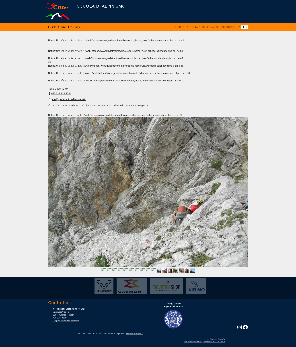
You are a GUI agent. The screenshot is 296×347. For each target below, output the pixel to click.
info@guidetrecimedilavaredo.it (69, 99)
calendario (210, 26)
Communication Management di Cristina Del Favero (204, 342)
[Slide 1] (103, 269)
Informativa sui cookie (134, 334)
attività (192, 26)
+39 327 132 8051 (61, 93)
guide (178, 26)
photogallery (230, 26)
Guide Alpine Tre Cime (64, 27)
